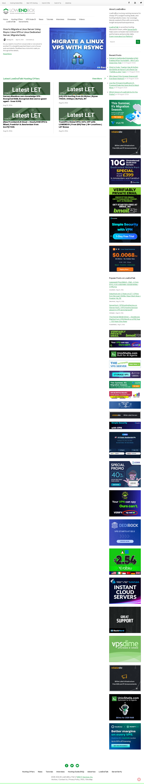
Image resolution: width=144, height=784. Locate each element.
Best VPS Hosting (32, 3)
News (41, 19)
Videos (82, 19)
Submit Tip (57, 3)
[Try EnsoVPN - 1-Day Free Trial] (125, 242)
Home (5, 19)
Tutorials (49, 19)
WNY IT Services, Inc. (85, 777)
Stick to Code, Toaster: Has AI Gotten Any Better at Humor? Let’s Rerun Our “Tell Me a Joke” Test (123, 69)
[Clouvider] (125, 184)
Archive (54, 779)
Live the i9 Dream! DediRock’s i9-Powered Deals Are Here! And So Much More (124, 85)
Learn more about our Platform (121, 36)
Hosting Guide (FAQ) (16, 3)
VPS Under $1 (31, 19)
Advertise (68, 3)
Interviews (60, 19)
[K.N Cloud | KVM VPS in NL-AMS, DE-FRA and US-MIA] (125, 271)
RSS (82, 779)
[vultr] (125, 125)
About (4, 3)
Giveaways (71, 19)
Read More (7, 54)
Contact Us (63, 779)
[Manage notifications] (139, 779)
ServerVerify (23, 22)
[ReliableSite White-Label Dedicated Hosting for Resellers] (125, 155)
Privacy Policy (74, 779)
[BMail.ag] (125, 213)
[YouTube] (135, 3)
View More (97, 78)
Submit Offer (46, 3)
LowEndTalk (11, 22)
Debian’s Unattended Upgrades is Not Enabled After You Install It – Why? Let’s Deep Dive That (124, 60)
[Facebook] (129, 3)
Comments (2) (30, 39)
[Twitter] (141, 3)
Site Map (89, 779)
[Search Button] (138, 42)
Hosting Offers (17, 19)
